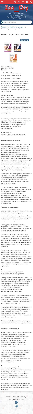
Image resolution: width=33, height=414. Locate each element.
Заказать (24, 40)
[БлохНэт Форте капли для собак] (12, 53)
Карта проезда (23, 2)
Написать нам (27, 2)
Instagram (19, 2)
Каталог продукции (16, 27)
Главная (3, 27)
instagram (16, 406)
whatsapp (16, 402)
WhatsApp (15, 2)
